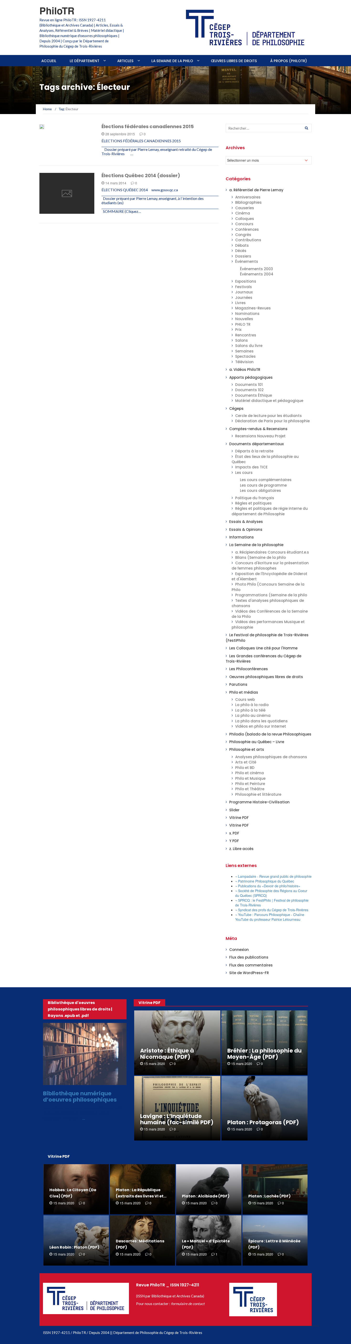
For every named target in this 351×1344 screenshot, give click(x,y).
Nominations (247, 313)
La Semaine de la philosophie (256, 544)
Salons (241, 340)
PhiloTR (56, 10)
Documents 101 (249, 384)
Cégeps (236, 408)
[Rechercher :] (269, 128)
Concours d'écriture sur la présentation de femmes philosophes (270, 565)
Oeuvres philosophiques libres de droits (266, 676)
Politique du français (254, 497)
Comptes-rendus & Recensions (258, 428)
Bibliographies (248, 202)
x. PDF (234, 833)
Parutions (238, 684)
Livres (240, 302)
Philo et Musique (250, 778)
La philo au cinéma (253, 715)
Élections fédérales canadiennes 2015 (147, 126)
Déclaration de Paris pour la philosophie (272, 420)
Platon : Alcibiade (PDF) (205, 1196)
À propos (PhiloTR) (288, 60)
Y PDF (234, 840)
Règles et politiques (253, 503)
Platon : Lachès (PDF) (269, 1196)
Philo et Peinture (250, 783)
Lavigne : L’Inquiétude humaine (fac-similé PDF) (176, 1119)
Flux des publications (248, 957)
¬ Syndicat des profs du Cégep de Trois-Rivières (271, 909)
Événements (246, 261)
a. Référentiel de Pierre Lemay (256, 189)
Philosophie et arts (246, 749)
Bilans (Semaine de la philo (260, 557)
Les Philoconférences (248, 668)
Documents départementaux (256, 443)
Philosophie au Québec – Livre (256, 741)
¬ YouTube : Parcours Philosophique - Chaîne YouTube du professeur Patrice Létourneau (269, 917)
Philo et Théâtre (249, 788)
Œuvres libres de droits (234, 60)
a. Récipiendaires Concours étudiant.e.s (272, 552)
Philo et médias (243, 692)
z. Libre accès (241, 848)
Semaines (244, 351)
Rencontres (245, 335)
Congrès (243, 234)
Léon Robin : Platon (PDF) (74, 1247)
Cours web (245, 699)
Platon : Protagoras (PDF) (263, 1122)
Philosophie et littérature (258, 794)
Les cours (244, 472)
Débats (242, 245)
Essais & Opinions (245, 529)
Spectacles (245, 356)
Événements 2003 (256, 268)
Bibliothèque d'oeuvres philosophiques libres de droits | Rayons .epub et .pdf (80, 1009)
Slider (234, 809)
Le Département (84, 60)
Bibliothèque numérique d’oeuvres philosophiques (80, 1096)
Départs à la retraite (254, 451)
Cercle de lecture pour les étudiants (268, 415)
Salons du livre (248, 345)
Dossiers (53, 211)
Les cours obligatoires (260, 490)
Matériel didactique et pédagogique (269, 400)
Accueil (48, 60)
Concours (244, 223)
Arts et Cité (245, 762)
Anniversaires (248, 197)
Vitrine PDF (239, 817)
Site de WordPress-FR (249, 972)
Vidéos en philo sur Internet (260, 726)
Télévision (244, 361)
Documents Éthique (253, 395)
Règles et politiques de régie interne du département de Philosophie (270, 511)
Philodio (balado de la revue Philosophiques (270, 734)
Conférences (247, 229)
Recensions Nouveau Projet (260, 436)
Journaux (244, 292)
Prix (238, 329)
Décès (240, 250)
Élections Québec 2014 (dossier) (140, 175)
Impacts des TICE (251, 467)
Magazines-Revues (253, 308)
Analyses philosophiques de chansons (271, 756)
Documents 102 (249, 389)
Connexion (239, 949)
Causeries (244, 207)
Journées (243, 297)
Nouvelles (244, 318)
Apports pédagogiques (251, 377)
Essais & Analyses (246, 521)
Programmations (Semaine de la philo (271, 595)
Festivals (243, 286)
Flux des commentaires (251, 965)
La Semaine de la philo (172, 60)
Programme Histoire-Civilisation (259, 802)
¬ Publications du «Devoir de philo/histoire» (267, 885)
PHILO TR (242, 324)
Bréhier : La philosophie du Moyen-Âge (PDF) (264, 1054)
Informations (241, 537)
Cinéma (242, 213)
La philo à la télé (250, 710)
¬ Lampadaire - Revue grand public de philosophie (273, 876)
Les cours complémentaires (266, 479)
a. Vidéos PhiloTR (244, 369)
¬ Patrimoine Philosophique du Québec (264, 881)
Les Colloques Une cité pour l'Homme (263, 648)
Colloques (244, 218)
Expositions (245, 281)
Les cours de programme (263, 485)
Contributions (248, 239)
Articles (125, 60)
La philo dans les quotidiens (261, 721)
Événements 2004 (256, 274)
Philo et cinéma (249, 772)
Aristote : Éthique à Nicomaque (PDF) (167, 1054)
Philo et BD (245, 767)
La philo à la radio (252, 704)
